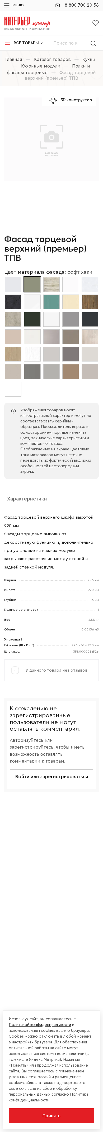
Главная (13, 59)
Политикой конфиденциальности (40, 1025)
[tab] (27, 499)
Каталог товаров (52, 59)
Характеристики (27, 499)
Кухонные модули (40, 66)
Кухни (88, 59)
